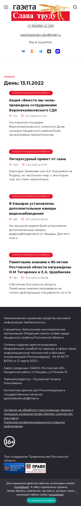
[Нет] (76, 492)
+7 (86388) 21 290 (40, 26)
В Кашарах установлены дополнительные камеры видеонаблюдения (32, 208)
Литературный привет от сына (37, 159)
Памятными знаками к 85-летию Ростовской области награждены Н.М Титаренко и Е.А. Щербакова (40, 267)
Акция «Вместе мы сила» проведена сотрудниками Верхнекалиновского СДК (33, 105)
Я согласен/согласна (41, 500)
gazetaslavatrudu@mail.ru (40, 35)
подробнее (21, 486)
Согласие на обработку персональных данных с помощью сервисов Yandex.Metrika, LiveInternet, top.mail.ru (38, 414)
